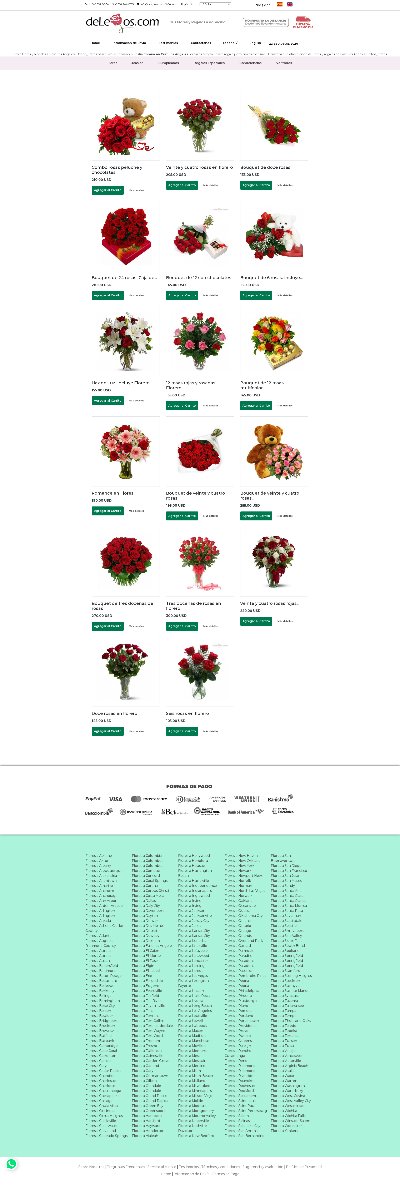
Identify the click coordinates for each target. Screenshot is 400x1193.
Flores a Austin (97, 961)
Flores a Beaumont (101, 981)
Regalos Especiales (209, 63)
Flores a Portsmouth (242, 1021)
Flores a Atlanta (98, 936)
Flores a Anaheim (99, 891)
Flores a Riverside (239, 1076)
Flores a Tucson (284, 1041)
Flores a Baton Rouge (103, 976)
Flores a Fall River (146, 1001)
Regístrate (187, 4)
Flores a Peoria (237, 981)
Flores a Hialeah (145, 1136)
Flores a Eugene (145, 986)
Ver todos (284, 63)
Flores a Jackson (191, 911)
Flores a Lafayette (193, 951)
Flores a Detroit (145, 931)
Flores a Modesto (192, 1106)
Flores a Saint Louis (240, 1101)
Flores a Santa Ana (286, 891)
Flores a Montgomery (196, 1111)
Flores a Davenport (148, 911)
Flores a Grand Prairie (149, 1096)
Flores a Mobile (190, 1101)
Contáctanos (201, 43)
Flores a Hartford (146, 1121)
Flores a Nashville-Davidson (193, 1128)
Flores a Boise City (100, 1006)
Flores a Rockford (239, 1091)
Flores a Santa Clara (287, 896)
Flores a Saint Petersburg (246, 1111)
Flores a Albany (98, 866)
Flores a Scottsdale (286, 921)
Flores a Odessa (237, 911)
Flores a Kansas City (194, 931)
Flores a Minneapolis (195, 1091)
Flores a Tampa (283, 1011)
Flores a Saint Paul (240, 1106)
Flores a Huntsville (193, 881)
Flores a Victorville (286, 1061)
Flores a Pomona (238, 1011)
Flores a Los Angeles (195, 1011)
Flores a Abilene (98, 856)
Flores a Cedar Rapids (103, 1071)
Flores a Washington (288, 1086)
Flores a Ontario (238, 926)
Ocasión (137, 63)
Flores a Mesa (189, 1056)
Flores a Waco (282, 1076)
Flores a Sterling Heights (291, 976)
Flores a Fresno (144, 1046)
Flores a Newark (238, 871)
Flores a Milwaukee (194, 1086)
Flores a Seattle (284, 926)
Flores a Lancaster (193, 961)
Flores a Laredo (191, 971)
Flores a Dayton (145, 916)
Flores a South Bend (288, 946)
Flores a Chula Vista (101, 1106)
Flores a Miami (189, 1071)
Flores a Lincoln (191, 991)
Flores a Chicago (98, 1101)
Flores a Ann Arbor (100, 901)
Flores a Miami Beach (195, 1076)
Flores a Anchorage (101, 896)
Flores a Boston (98, 1011)
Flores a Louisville (192, 1016)
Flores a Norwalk (238, 896)
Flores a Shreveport (287, 931)
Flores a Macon (190, 1031)
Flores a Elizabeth (146, 971)
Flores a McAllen (192, 1046)
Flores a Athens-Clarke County (104, 928)
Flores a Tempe (283, 1016)
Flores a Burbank (99, 1041)
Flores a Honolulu (193, 861)
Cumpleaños (168, 63)
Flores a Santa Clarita (288, 901)
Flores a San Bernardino (244, 1136)
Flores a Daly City (146, 906)
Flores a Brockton (100, 1026)
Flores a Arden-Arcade (104, 906)
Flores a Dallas (144, 901)
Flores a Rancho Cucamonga (238, 1053)
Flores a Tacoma (284, 1001)
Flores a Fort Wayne (148, 1031)
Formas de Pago (225, 1174)
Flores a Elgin (143, 966)
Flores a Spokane (285, 951)
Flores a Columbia (147, 856)
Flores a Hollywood (194, 856)
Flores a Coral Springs (150, 881)
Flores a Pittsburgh (241, 1001)
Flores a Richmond (240, 1066)
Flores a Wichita (284, 1111)
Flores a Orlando (238, 936)
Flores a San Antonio (242, 1131)
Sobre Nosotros (91, 1167)
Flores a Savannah (286, 916)
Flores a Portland (239, 1016)
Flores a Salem (237, 1116)
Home (95, 43)
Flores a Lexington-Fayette (194, 983)
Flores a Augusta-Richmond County (100, 943)
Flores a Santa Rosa (287, 911)
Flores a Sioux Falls (286, 941)
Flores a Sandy (283, 886)
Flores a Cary (96, 1066)
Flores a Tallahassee (287, 1006)
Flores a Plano (236, 1006)
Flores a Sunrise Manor (290, 991)
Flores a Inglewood (194, 896)
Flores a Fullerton (147, 1051)
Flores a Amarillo (99, 886)
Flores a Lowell (190, 1021)
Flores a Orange (238, 931)
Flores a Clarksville (100, 1121)
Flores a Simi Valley (286, 936)
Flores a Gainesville (147, 1056)
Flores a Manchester (195, 1041)
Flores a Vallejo (283, 1051)
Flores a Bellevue (99, 986)
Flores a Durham (146, 941)
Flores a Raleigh (238, 1046)
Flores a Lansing (191, 966)
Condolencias (250, 63)
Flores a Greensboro (149, 1111)
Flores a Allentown (101, 881)
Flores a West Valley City (291, 1101)
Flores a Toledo (283, 1026)
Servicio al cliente (162, 1167)
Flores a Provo (236, 1031)
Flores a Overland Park (244, 941)
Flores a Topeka (284, 1031)
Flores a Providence (241, 1026)
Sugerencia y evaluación (262, 1167)
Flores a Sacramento (242, 1096)
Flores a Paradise (238, 956)
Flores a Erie (142, 976)
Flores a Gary (143, 1071)
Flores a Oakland (239, 901)
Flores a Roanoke (239, 1081)
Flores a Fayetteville (148, 1006)
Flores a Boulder (99, 1016)
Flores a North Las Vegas (245, 891)
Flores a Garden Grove (150, 1061)
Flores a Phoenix (238, 996)
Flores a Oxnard (238, 946)
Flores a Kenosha (192, 941)
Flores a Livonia (190, 1001)
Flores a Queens (238, 1041)
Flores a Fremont (146, 1041)
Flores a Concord (146, 876)
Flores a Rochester (240, 1086)
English (255, 43)
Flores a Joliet (189, 926)
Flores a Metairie (191, 1066)
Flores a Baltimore (100, 971)
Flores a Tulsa (282, 1046)
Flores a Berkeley (99, 991)
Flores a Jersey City (193, 921)
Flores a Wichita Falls (288, 1116)
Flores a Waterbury (287, 1091)
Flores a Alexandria (101, 876)
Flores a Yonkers (284, 1131)
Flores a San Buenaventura (283, 858)
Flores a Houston (192, 866)
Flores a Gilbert (144, 1081)
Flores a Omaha (238, 921)
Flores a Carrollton (100, 1056)
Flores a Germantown (150, 1076)
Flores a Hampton (147, 1116)
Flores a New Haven (241, 856)
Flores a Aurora (98, 951)
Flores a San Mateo (286, 881)
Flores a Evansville (147, 991)
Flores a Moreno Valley (197, 1116)
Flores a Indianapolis (195, 891)
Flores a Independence (197, 886)
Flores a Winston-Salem (290, 1121)
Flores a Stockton (285, 981)
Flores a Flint (142, 1011)
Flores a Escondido (147, 981)
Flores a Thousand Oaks (291, 1021)
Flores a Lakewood (193, 956)
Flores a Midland (191, 1081)
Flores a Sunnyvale (286, 986)
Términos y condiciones (220, 1167)
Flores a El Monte (146, 956)
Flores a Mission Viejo (195, 1096)
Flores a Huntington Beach (195, 873)
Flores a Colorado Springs (106, 1136)
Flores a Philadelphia (242, 991)
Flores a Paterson (239, 971)
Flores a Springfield (287, 956)
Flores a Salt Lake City (242, 1126)
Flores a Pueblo (238, 1036)
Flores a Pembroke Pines (245, 976)
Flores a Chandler (100, 1076)
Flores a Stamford (285, 971)
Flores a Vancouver (287, 1056)
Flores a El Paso (145, 961)
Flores (112, 63)
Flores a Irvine (189, 901)
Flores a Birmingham (102, 1001)
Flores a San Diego (286, 866)
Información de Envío (129, 43)
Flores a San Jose (285, 876)
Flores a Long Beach (195, 1006)
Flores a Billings (98, 996)
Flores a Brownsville (102, 1031)
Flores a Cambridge (101, 1046)
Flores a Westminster (288, 1106)
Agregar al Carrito (107, 190)
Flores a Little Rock (194, 996)
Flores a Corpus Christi (150, 891)
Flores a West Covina (288, 1096)
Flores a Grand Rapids (150, 1101)
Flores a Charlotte (100, 1086)
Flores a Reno (236, 1061)
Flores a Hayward (146, 1126)
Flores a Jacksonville (195, 916)
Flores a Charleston (101, 1081)
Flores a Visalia (282, 1071)
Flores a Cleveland (100, 1131)
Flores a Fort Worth (148, 1036)
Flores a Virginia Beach (289, 1066)
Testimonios (168, 43)
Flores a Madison (192, 1036)
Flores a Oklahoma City (244, 916)
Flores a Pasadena (240, 961)
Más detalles (136, 190)
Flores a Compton (146, 871)
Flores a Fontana (146, 1016)
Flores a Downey (146, 936)
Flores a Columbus (147, 861)
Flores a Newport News (244, 876)
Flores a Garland (145, 1066)
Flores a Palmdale (239, 951)
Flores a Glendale (146, 1086)
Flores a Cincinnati (100, 1111)
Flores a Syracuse (285, 996)
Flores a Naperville (193, 1121)
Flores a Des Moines (148, 926)
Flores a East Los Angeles (152, 946)
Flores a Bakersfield (101, 966)
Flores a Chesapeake (102, 1096)
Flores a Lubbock (192, 1026)
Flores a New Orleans (242, 861)
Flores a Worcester (286, 1126)
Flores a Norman (238, 886)
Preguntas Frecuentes (126, 1167)
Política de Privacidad (304, 1167)
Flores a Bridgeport (101, 1021)
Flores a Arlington (100, 911)
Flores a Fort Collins (148, 1021)
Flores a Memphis (192, 1051)
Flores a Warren (284, 1081)
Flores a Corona (145, 886)
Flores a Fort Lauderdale (152, 1026)
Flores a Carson (98, 1061)
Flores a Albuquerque (103, 871)
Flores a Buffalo (98, 1036)
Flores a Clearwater (101, 1126)
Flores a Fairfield (145, 996)
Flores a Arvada (98, 921)
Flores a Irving (189, 906)
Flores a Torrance (285, 1036)
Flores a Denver (145, 921)
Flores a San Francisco (289, 871)
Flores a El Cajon (145, 951)
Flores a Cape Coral (101, 1051)
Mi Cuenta (170, 4)
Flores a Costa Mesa (148, 896)
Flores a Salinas (237, 1121)
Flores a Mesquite (193, 1061)
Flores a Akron (97, 861)
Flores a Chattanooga (103, 1091)
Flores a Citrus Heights (104, 1116)
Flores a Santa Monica (289, 906)
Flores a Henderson (148, 1131)
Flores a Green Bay (147, 1106)
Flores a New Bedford (196, 1136)
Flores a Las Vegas (193, 976)
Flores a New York (239, 866)
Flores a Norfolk (238, 881)
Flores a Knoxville (192, 946)
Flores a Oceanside (240, 906)
